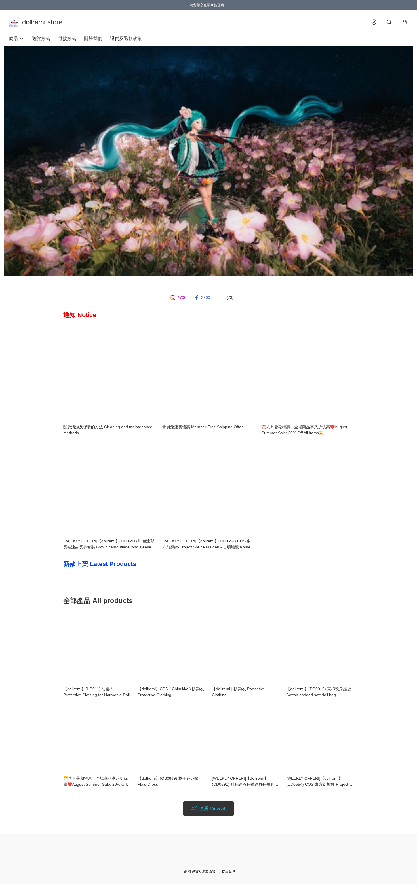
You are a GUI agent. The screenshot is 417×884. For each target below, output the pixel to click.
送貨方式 (41, 38)
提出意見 (228, 872)
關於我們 (93, 38)
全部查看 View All (208, 808)
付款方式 (67, 38)
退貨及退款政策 (126, 38)
